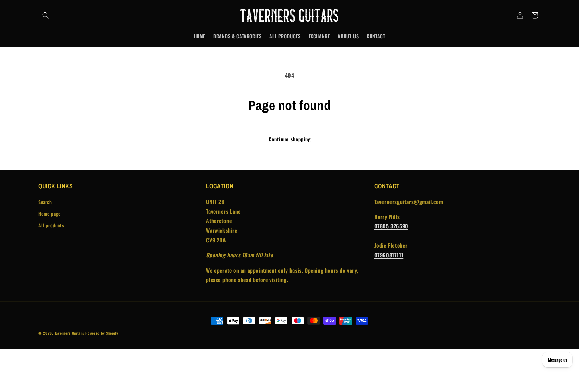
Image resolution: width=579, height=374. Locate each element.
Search (45, 201)
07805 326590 (391, 226)
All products (51, 225)
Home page (49, 213)
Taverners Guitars (69, 333)
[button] (45, 15)
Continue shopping (290, 139)
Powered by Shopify (101, 333)
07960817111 (389, 255)
